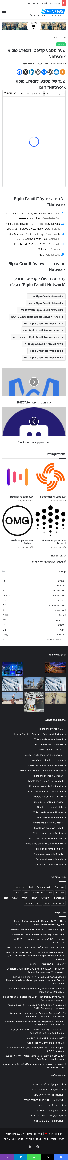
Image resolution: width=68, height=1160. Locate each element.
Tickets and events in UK (50, 729)
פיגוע (47, 903)
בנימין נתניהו (59, 898)
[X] (25, 72)
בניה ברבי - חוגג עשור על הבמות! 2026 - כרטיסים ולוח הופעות (34, 947)
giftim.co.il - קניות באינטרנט (50, 1110)
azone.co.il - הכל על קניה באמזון (48, 1094)
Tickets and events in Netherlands (46, 838)
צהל (38, 903)
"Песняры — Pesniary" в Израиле (46, 964)
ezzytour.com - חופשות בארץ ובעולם (46, 1115)
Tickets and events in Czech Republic (44, 843)
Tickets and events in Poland (48, 817)
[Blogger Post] (38, 72)
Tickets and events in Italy (50, 807)
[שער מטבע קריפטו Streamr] (50, 477)
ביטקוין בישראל (54, 639)
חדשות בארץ (58, 590)
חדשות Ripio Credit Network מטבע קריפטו (36, 316)
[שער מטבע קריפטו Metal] (17, 477)
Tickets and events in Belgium (48, 833)
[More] (62, 72)
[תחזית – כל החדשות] (34, 668)
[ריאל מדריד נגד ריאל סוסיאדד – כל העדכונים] (55, 684)
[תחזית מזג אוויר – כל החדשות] (12, 684)
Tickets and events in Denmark (47, 802)
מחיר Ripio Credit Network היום (42, 330)
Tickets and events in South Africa (46, 786)
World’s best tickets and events (47, 760)
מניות (58, 620)
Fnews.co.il (53, 1133)
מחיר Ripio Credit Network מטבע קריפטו (37, 337)
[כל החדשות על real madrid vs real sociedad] (12, 669)
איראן (26, 892)
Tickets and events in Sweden (48, 822)
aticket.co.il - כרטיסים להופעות (48, 1121)
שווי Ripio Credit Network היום (43, 344)
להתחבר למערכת (55, 562)
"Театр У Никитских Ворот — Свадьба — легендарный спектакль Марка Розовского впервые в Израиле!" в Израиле (35, 955)
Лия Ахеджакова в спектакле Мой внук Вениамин (37, 934)
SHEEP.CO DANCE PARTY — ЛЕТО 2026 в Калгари (37, 929)
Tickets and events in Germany (47, 775)
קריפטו (55, 37)
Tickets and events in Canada (48, 854)
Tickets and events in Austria (48, 796)
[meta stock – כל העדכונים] (12, 698)
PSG (50, 892)
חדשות (61, 1139)
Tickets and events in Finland (48, 828)
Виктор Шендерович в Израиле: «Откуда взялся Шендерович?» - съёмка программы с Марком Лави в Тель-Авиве (35, 980)
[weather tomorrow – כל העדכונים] (34, 683)
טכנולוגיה (59, 610)
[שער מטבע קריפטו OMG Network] (17, 520)
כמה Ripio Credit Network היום (43, 323)
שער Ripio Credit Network (46, 350)
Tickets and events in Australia (47, 744)
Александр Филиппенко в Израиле (45, 1042)
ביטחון (17, 892)
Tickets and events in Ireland (48, 739)
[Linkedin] (31, 72)
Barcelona (59, 887)
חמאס (34, 898)
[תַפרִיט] (4, 13)
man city (60, 892)
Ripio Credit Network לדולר (45, 303)
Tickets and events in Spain (49, 859)
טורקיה (25, 898)
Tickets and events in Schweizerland (45, 791)
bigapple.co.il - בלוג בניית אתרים (47, 1084)
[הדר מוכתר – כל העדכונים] (55, 667)
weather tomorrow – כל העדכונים (44, 3)
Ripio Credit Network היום (46, 296)
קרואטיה (29, 903)
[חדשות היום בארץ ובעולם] (53, 11)
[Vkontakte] (44, 72)
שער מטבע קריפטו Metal (21, 497)
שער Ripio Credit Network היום (43, 357)
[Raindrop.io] (56, 72)
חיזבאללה (45, 898)
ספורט (61, 625)
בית (62, 37)
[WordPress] (50, 72)
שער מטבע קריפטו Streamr (53, 497)
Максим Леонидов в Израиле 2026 (45, 1038)
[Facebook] (19, 72)
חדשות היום (58, 595)
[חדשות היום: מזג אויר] (55, 698)
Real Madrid (38, 892)
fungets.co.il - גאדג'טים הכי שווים (47, 1089)
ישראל (15, 898)
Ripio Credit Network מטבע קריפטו (41, 310)
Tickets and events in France (48, 864)
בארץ (46, 1139)
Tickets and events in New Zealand (45, 781)
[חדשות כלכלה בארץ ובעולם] (34, 25)
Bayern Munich (43, 887)
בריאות (60, 585)
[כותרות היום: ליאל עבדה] (34, 702)
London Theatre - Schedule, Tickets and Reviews (38, 734)
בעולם (61, 580)
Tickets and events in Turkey (48, 849)
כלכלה (61, 615)
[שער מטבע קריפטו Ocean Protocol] (50, 520)
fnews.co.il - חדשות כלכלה (50, 1105)
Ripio (41, 254)
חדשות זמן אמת (56, 605)
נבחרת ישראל (58, 903)
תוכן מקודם (60, 912)
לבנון (6, 898)
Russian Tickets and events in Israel (45, 765)
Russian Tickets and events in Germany (43, 755)
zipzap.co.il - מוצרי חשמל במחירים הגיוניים (43, 1100)
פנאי (61, 629)
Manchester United (24, 887)
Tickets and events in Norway (48, 812)
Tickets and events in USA (50, 749)
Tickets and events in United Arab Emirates (41, 770)
